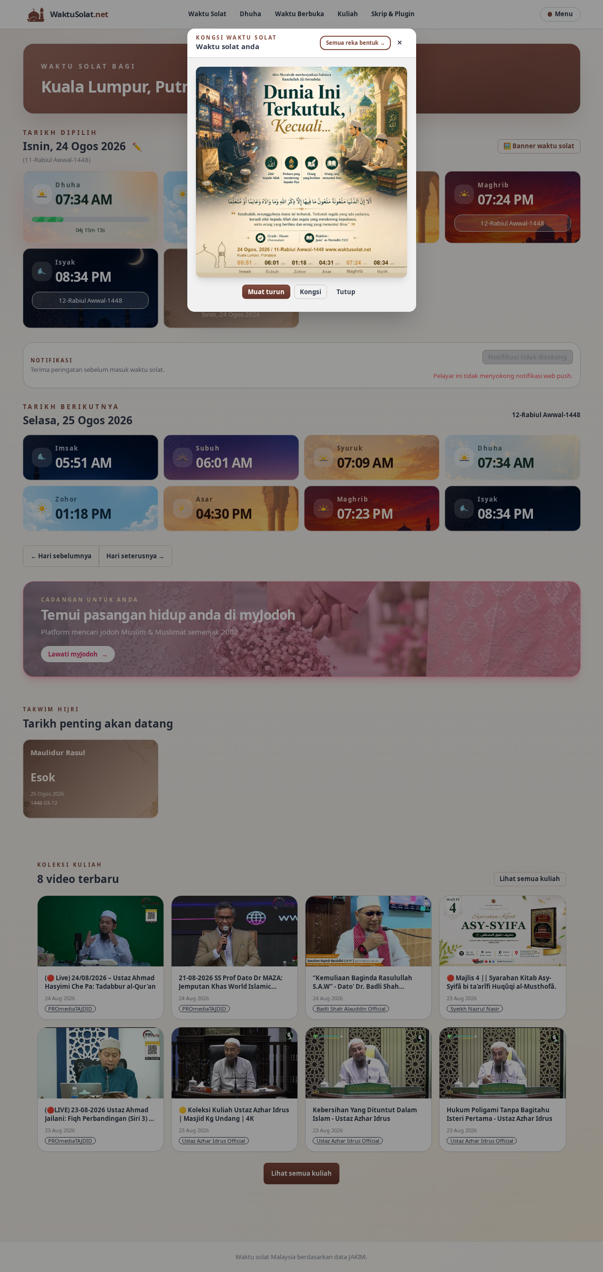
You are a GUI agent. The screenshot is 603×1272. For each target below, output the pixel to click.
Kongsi (310, 291)
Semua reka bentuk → (355, 42)
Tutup (346, 291)
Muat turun (266, 291)
